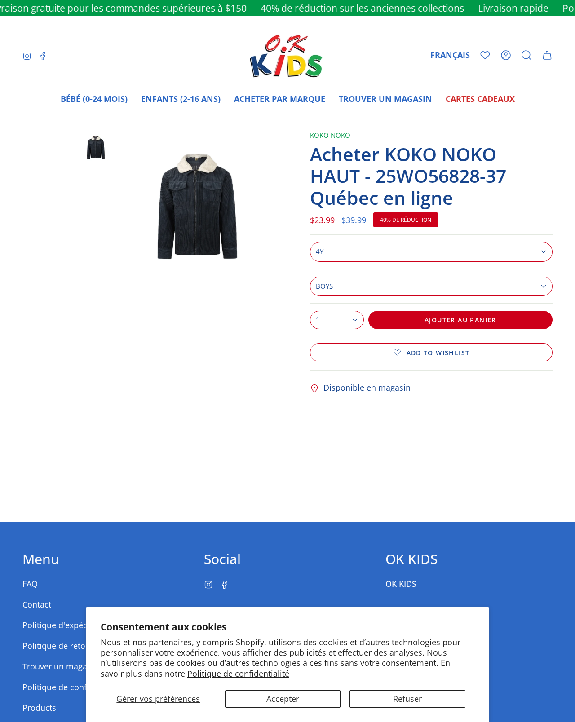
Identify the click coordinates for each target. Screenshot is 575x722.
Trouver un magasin (60, 666)
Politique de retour (57, 645)
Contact (36, 604)
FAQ (30, 583)
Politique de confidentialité (238, 673)
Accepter (282, 698)
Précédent (122, 207)
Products (39, 707)
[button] (526, 55)
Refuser (407, 698)
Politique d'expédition (63, 625)
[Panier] (547, 55)
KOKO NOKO (330, 135)
